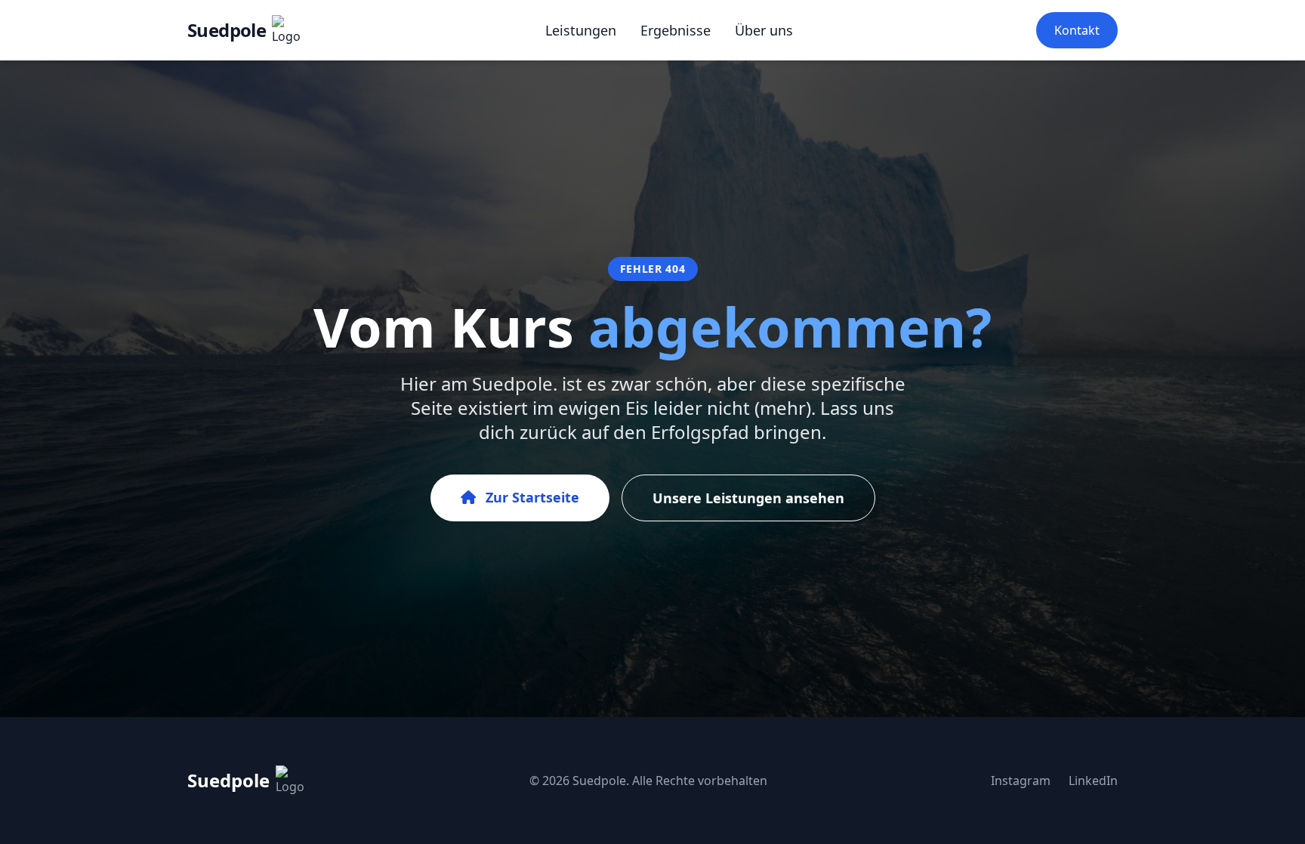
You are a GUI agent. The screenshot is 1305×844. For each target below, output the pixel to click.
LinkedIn (1093, 780)
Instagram (1020, 780)
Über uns (764, 30)
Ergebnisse (675, 30)
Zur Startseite (530, 497)
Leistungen (580, 30)
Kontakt (1077, 30)
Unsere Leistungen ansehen (748, 498)
